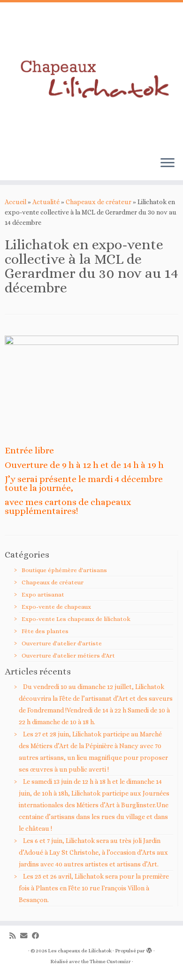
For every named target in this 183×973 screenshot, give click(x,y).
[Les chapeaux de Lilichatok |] (91, 75)
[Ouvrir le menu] (167, 163)
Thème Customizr (110, 961)
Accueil (15, 202)
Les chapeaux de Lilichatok (80, 951)
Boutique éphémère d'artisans (64, 570)
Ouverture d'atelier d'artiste (62, 643)
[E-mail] (26, 936)
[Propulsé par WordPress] (149, 949)
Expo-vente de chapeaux (56, 606)
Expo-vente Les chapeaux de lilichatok (76, 618)
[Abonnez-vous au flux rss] (14, 936)
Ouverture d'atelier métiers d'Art (68, 655)
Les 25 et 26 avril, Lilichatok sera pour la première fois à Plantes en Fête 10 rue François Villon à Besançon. (94, 888)
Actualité (46, 202)
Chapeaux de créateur (98, 202)
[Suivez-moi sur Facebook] (38, 936)
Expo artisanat (43, 594)
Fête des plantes (45, 631)
